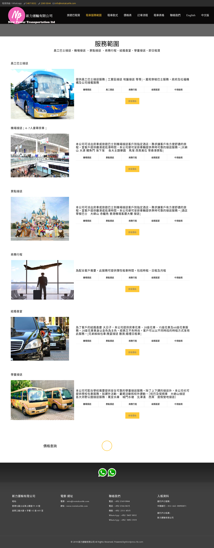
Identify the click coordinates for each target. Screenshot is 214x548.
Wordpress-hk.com (134, 541)
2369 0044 (46, 3)
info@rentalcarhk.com (65, 3)
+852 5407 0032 (129, 515)
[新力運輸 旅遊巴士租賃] (30, 15)
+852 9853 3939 (129, 520)
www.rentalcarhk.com (77, 506)
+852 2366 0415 (122, 506)
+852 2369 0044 (122, 501)
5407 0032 (31, 3)
